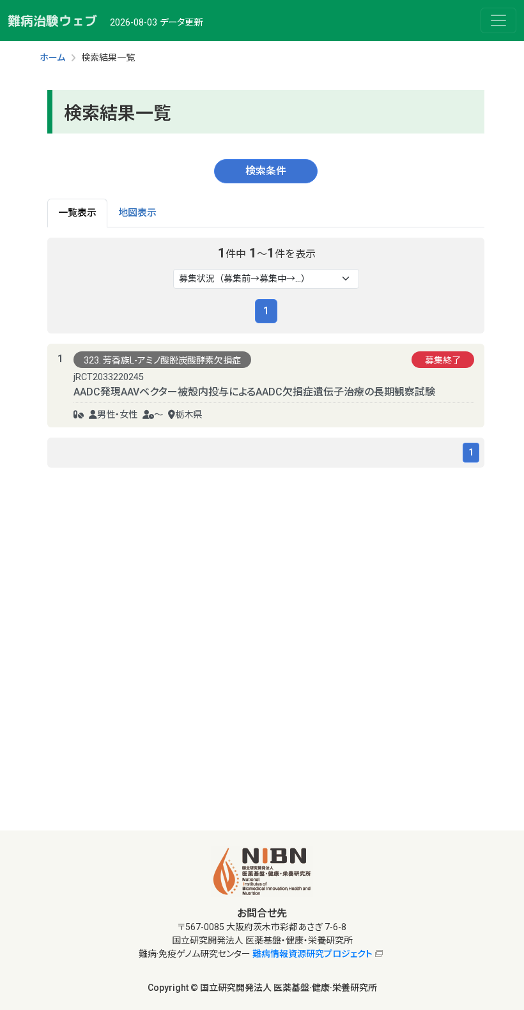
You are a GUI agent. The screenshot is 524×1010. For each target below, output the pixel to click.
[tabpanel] (265, 353)
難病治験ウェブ (52, 20)
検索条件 (265, 171)
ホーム (52, 57)
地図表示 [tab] (137, 212)
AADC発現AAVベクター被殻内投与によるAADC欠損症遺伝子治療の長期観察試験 (254, 392)
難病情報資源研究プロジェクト (312, 954)
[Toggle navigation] (498, 20)
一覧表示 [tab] (77, 212)
